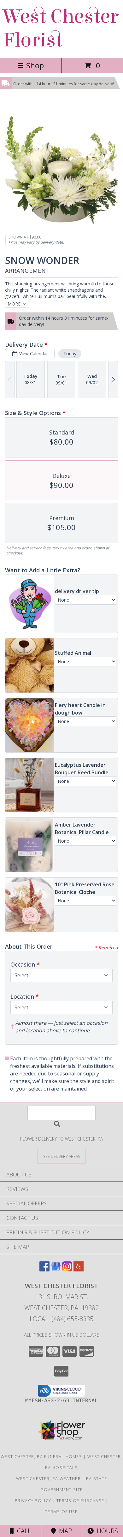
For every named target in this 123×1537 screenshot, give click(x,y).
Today (69, 353)
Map (64, 1531)
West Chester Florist (61, 28)
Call (22, 1531)
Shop (35, 65)
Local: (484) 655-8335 (61, 1319)
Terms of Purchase (80, 1500)
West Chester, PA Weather (48, 1478)
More (14, 304)
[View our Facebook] (44, 1269)
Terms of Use (61, 1511)
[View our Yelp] (78, 1269)
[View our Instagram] (67, 1269)
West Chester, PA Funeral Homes (41, 1456)
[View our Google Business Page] (56, 1269)
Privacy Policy (33, 1500)
